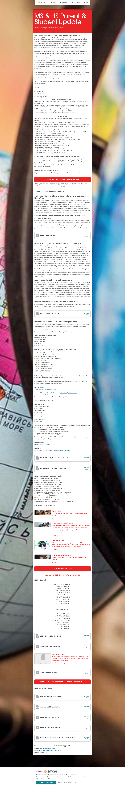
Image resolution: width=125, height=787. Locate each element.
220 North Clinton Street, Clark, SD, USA (51, 750)
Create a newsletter (46, 782)
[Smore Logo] (42, 2)
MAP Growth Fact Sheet (62, 569)
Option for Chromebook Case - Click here (62, 180)
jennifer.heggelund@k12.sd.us (46, 748)
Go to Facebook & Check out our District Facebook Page (62, 682)
